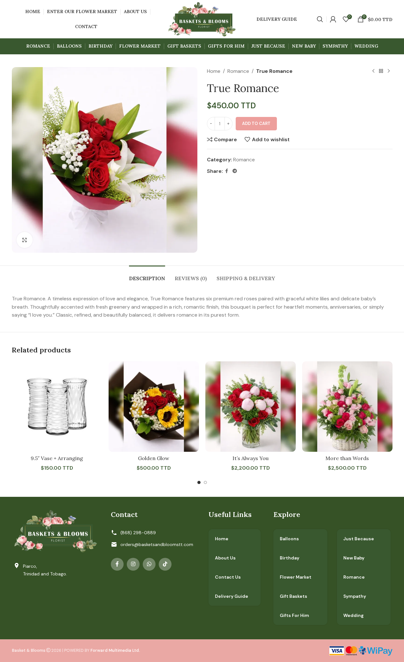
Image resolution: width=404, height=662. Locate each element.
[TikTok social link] (165, 564)
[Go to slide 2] (205, 482)
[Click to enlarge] (25, 240)
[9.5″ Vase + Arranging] (57, 406)
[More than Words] (347, 406)
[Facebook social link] (227, 171)
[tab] (147, 275)
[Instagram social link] (133, 564)
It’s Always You (250, 458)
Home (213, 71)
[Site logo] (202, 18)
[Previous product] (373, 71)
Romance (238, 71)
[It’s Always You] (250, 406)
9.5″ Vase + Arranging (57, 458)
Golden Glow (153, 458)
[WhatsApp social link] (149, 564)
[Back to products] (381, 71)
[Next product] (389, 71)
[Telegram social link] (235, 171)
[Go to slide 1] (199, 482)
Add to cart (256, 123)
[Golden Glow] (154, 406)
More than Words (347, 458)
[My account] (333, 19)
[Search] (320, 19)
